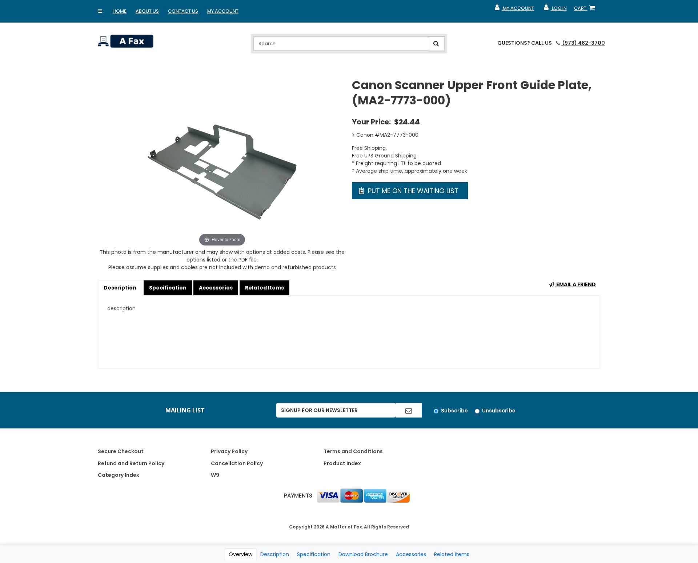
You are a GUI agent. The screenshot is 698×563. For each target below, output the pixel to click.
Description (120, 287)
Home (120, 11)
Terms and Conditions (353, 451)
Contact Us (183, 11)
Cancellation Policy (237, 463)
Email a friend (575, 284)
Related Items (264, 287)
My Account (222, 11)
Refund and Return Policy (131, 463)
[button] (100, 11)
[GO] (409, 410)
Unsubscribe (499, 410)
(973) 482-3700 (583, 43)
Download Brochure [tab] (363, 554)
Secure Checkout (121, 451)
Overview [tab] (240, 554)
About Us (147, 11)
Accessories (216, 287)
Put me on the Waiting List (412, 190)
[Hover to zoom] (222, 162)
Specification (167, 287)
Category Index (118, 475)
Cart (586, 10)
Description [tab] (274, 554)
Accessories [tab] (411, 554)
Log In (554, 10)
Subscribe (454, 410)
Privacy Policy (229, 451)
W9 (215, 475)
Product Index (342, 463)
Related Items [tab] (451, 554)
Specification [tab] (313, 554)
